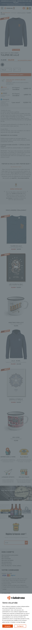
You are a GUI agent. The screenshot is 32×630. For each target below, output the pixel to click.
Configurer (20, 626)
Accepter (8, 626)
